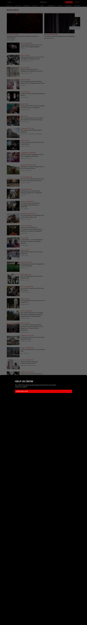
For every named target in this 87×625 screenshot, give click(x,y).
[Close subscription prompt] (85, 377)
